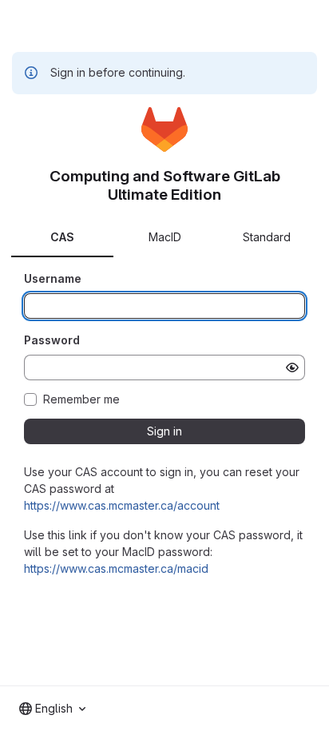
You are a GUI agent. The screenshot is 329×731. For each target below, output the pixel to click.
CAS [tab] (62, 237)
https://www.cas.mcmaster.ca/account (122, 505)
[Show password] (292, 367)
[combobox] (52, 708)
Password (52, 340)
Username (52, 278)
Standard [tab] (267, 237)
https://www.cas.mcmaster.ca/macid (116, 568)
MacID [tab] (165, 237)
